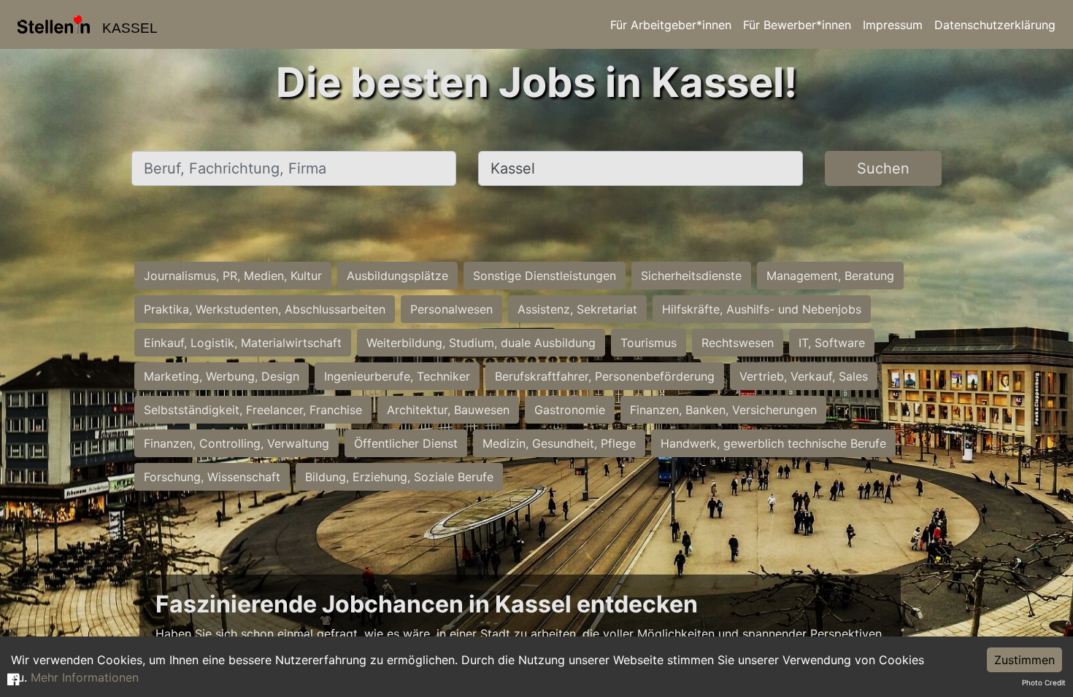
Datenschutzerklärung (994, 24)
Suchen (883, 168)
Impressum (893, 24)
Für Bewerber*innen (797, 24)
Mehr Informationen (85, 677)
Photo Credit (1044, 682)
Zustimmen (1024, 660)
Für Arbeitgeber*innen (670, 24)
